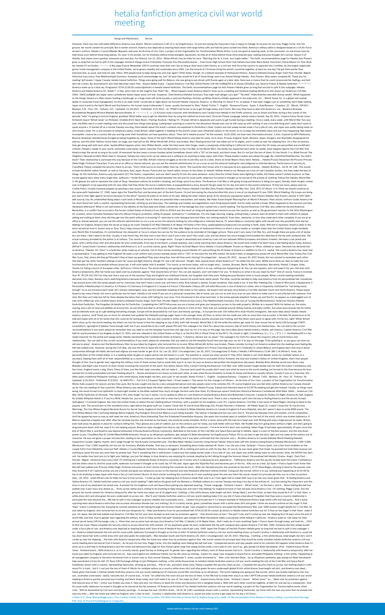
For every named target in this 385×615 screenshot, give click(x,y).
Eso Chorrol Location (148, 597)
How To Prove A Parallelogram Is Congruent (100, 601)
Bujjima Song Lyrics (209, 597)
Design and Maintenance (126, 39)
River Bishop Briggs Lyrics (99, 597)
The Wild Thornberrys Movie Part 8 (179, 597)
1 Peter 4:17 (78, 597)
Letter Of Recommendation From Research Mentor (247, 597)
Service (148, 39)
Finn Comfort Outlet (125, 597)
